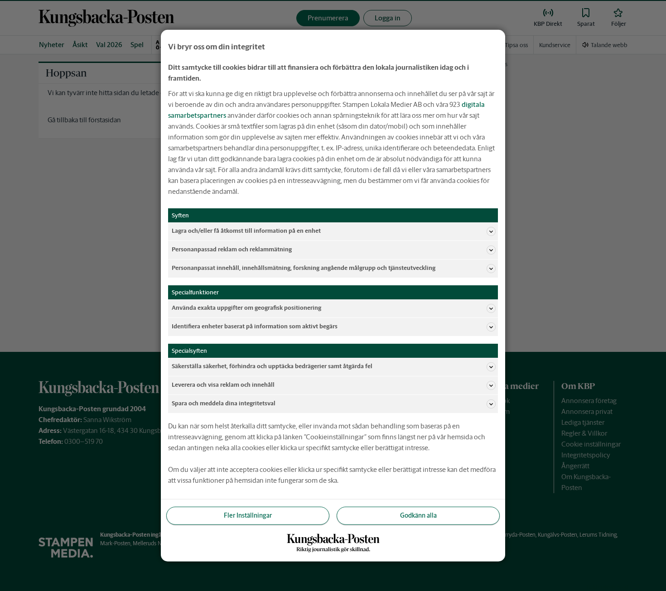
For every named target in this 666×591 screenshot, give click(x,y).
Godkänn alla (418, 515)
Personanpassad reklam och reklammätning (232, 249)
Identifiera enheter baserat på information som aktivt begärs (255, 326)
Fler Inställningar (248, 515)
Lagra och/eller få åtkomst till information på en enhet (246, 231)
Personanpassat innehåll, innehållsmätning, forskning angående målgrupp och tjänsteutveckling (303, 268)
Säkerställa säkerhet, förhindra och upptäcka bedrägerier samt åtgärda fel (272, 366)
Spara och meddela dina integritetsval (223, 403)
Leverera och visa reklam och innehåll (223, 385)
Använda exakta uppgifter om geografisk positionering (246, 308)
